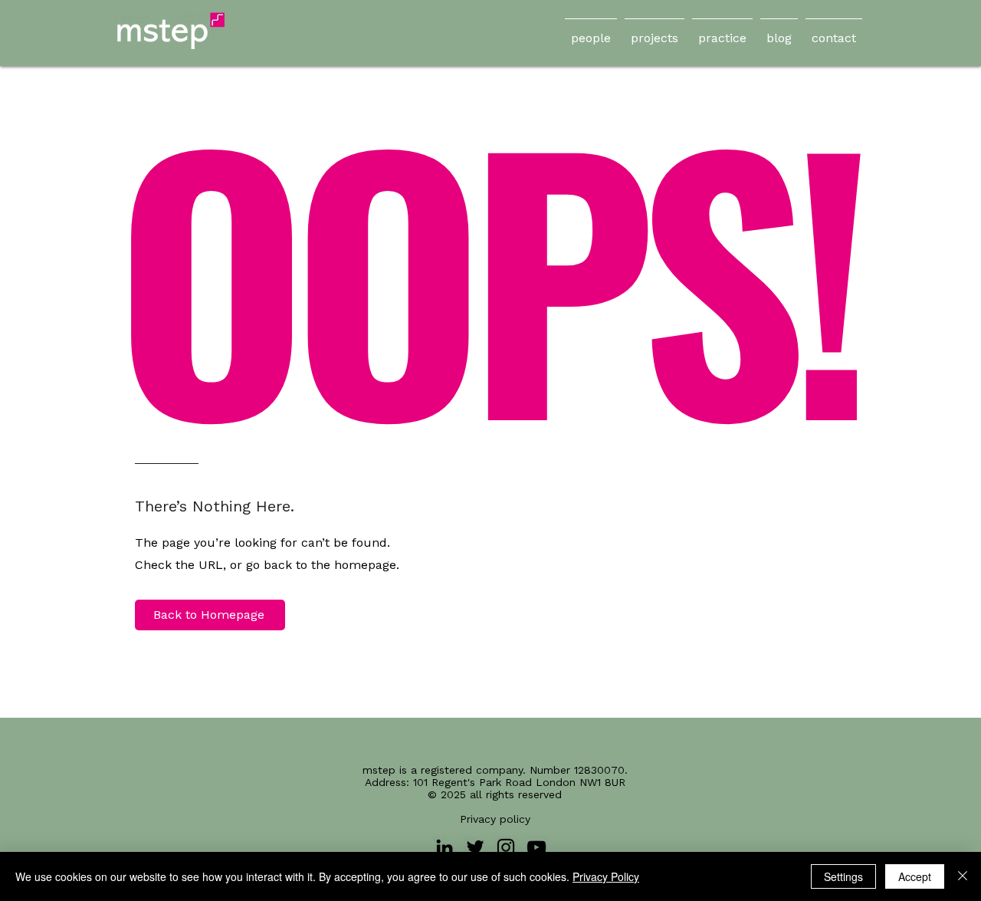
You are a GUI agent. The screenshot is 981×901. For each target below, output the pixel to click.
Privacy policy (495, 819)
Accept (914, 876)
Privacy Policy (606, 876)
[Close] (962, 876)
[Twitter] (475, 847)
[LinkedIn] (444, 847)
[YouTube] (536, 847)
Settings (843, 876)
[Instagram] (505, 847)
